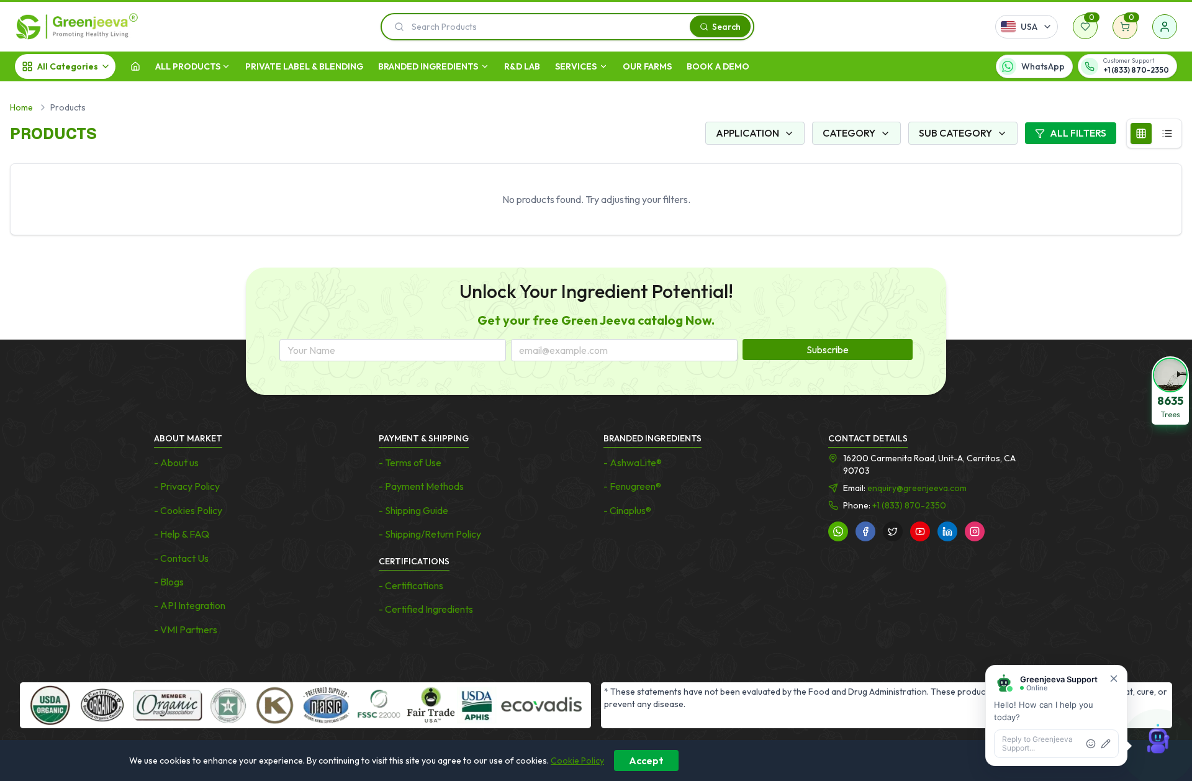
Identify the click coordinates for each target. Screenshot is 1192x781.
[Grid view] (1141, 133)
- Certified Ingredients (426, 609)
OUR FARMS (647, 66)
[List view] (1167, 133)
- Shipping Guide (413, 510)
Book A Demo (718, 66)
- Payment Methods (421, 486)
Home (21, 107)
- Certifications (411, 585)
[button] (1170, 390)
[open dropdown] (226, 66)
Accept (646, 760)
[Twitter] (893, 531)
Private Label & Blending (304, 66)
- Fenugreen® (632, 486)
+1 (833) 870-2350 (909, 505)
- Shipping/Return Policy (430, 534)
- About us (176, 462)
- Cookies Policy (188, 510)
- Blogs (169, 582)
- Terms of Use (410, 462)
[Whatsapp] (838, 531)
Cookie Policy (577, 760)
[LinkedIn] (947, 531)
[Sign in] (1164, 26)
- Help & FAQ (181, 534)
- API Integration (189, 605)
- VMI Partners (185, 629)
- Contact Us (181, 558)
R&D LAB (522, 66)
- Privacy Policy (187, 486)
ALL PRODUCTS (187, 66)
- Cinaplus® (627, 510)
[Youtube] (920, 531)
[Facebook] (865, 531)
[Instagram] (975, 531)
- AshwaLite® (632, 462)
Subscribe (827, 349)
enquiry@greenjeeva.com (917, 488)
